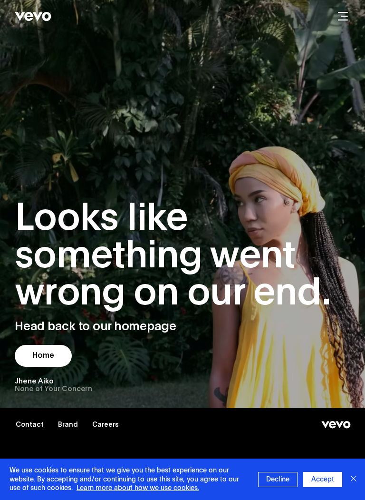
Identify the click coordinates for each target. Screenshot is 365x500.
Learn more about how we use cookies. (138, 488)
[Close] (353, 479)
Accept (322, 479)
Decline (277, 479)
